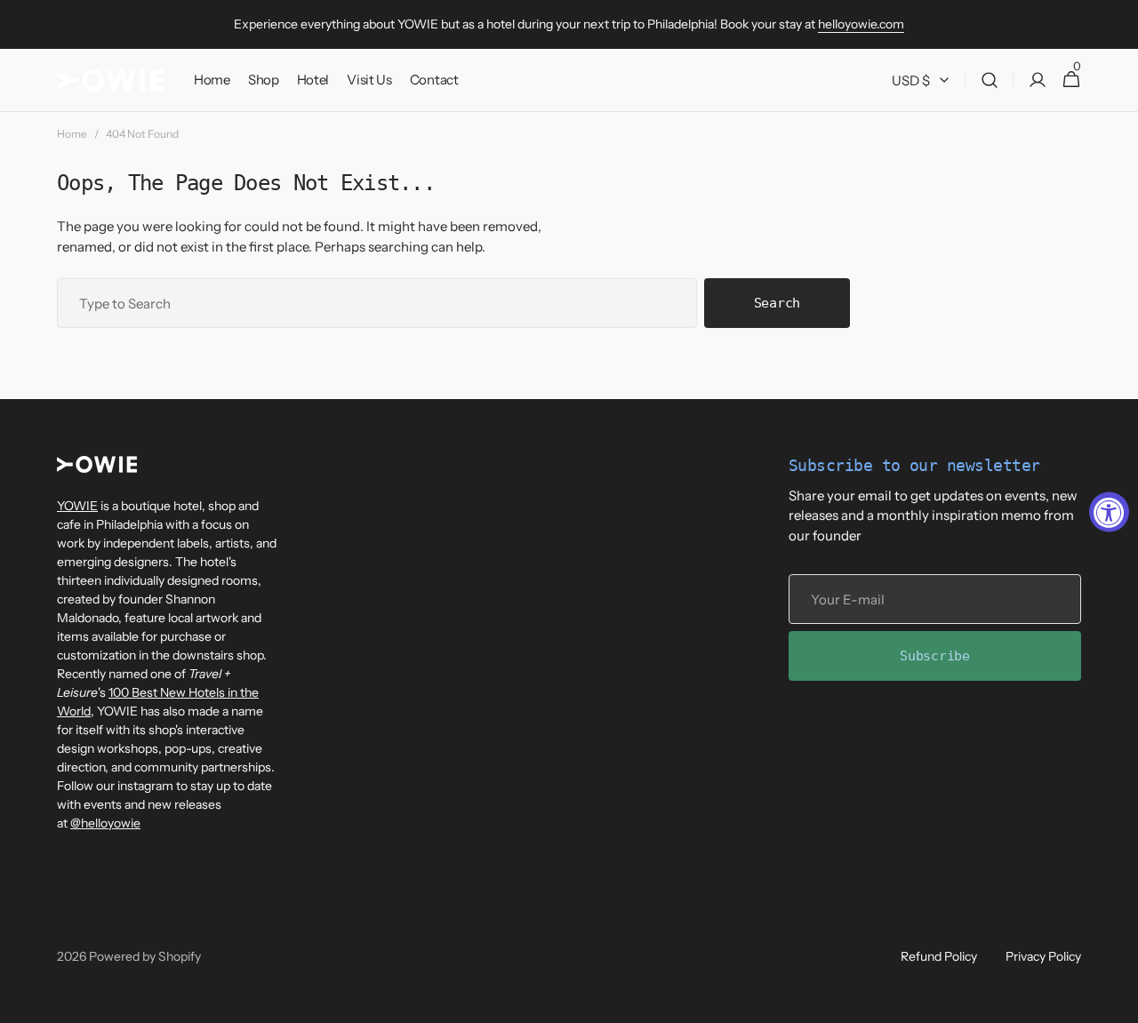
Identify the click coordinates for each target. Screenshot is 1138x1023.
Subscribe (934, 656)
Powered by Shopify (145, 956)
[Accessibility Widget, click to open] (1109, 511)
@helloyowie (105, 823)
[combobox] (377, 303)
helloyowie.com (861, 24)
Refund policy (939, 956)
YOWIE (77, 506)
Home (72, 133)
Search (777, 303)
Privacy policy (1043, 956)
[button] (989, 80)
